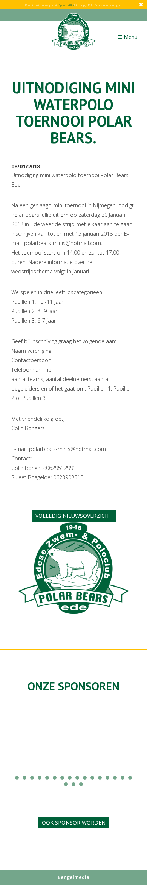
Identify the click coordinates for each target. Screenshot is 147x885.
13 (107, 778)
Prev (21, 743)
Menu (129, 38)
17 (66, 784)
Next (126, 743)
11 (92, 778)
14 (115, 778)
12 (100, 778)
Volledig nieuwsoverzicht (73, 515)
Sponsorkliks (66, 5)
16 (130, 778)
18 (73, 784)
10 (85, 778)
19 (81, 784)
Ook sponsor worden (74, 822)
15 (122, 778)
